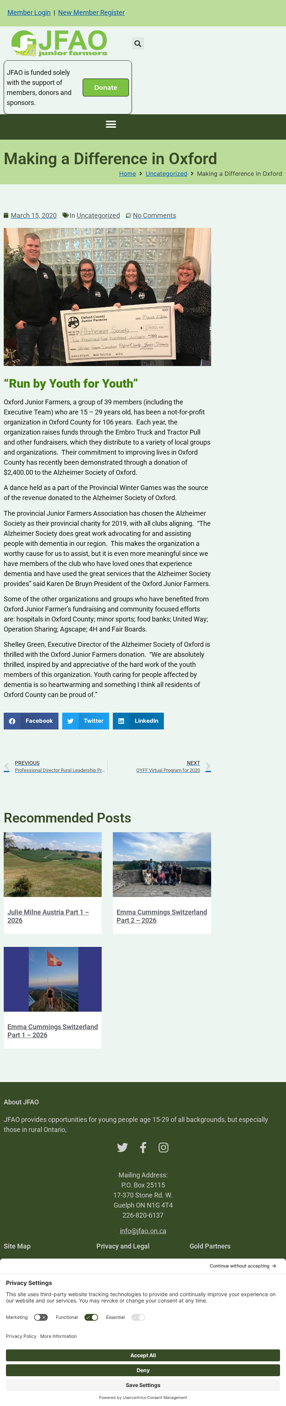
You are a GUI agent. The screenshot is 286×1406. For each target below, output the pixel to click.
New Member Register (91, 12)
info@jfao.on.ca (143, 1231)
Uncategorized (166, 173)
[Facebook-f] (143, 1147)
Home (127, 173)
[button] (138, 43)
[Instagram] (163, 1147)
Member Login (29, 12)
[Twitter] (122, 1147)
